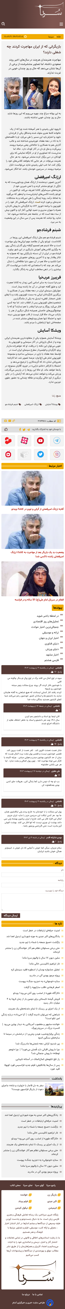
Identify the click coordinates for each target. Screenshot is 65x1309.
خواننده (24, 1195)
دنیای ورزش (52, 649)
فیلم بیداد (23, 1201)
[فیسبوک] (19, 429)
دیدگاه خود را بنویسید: (54, 890)
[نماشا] (8, 455)
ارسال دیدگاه (11, 915)
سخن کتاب (15, 1185)
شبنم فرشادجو (11, 404)
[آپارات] (24, 441)
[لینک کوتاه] (13, 421)
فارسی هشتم (52, 660)
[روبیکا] (24, 455)
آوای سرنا (40, 1185)
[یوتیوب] (40, 441)
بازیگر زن (52, 1195)
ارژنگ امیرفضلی (31, 404)
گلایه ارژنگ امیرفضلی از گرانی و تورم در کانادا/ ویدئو (37, 509)
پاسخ (59, 671)
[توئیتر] (23, 429)
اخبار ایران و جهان (49, 638)
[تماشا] (8, 441)
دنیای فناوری (52, 643)
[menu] (61, 24)
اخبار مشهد (52, 655)
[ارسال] (9, 421)
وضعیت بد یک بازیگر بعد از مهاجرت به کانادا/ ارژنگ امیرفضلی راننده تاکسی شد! (37, 554)
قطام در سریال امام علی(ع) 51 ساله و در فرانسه (39, 600)
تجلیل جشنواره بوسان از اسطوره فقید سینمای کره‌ (35, 970)
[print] (5, 420)
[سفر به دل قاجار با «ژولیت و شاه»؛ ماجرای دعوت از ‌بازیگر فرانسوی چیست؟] (54, 1090)
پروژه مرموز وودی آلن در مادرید (44, 975)
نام (62, 870)
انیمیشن (53, 1208)
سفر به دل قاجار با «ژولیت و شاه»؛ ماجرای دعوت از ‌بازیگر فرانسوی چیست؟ (23, 1087)
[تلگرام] (28, 429)
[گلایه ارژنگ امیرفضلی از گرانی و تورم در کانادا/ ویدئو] (32, 488)
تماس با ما (37, 1294)
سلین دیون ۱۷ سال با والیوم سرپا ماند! (41, 958)
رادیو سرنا (51, 1185)
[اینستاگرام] (56, 455)
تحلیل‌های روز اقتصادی (46, 621)
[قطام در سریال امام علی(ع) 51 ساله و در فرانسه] (32, 578)
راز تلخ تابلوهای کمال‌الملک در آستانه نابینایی (38, 1059)
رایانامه (61, 880)
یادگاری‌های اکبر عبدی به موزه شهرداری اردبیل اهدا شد (33, 936)
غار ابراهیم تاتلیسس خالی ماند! (44, 964)
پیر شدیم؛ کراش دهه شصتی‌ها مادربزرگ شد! (37, 1044)
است (37, 202)
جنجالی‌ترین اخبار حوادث (45, 627)
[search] (3, 24)
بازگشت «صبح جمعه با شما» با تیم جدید (39, 942)
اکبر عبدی (52, 1201)
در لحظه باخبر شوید (48, 616)
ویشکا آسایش (51, 404)
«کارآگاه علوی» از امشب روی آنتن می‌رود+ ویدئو (36, 993)
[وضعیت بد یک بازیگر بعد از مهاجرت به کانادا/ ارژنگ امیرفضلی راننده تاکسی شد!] (32, 531)
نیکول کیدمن (21, 1208)
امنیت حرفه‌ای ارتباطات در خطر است (41, 930)
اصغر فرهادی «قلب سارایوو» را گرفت (42, 987)
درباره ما (26, 1294)
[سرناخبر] (49, 9)
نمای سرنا (28, 1185)
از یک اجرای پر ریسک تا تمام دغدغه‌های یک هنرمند (34, 1009)
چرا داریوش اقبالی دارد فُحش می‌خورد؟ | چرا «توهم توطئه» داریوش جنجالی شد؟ (34, 1051)
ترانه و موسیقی (50, 632)
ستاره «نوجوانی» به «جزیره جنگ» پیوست (39, 981)
